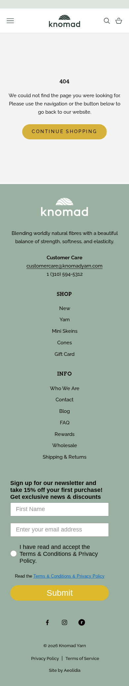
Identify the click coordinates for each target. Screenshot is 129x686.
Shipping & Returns (64, 457)
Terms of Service (82, 658)
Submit (60, 592)
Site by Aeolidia (64, 670)
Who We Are (64, 388)
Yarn (65, 320)
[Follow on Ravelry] (81, 622)
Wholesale (64, 445)
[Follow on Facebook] (47, 622)
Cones (64, 343)
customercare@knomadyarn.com (64, 266)
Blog (64, 411)
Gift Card (64, 354)
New (64, 308)
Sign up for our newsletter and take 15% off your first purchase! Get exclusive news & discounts (56, 490)
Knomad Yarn (72, 645)
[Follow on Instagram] (64, 622)
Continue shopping (64, 131)
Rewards (64, 434)
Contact (64, 400)
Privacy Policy (45, 658)
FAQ (64, 423)
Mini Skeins (64, 331)
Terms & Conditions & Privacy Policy (69, 576)
